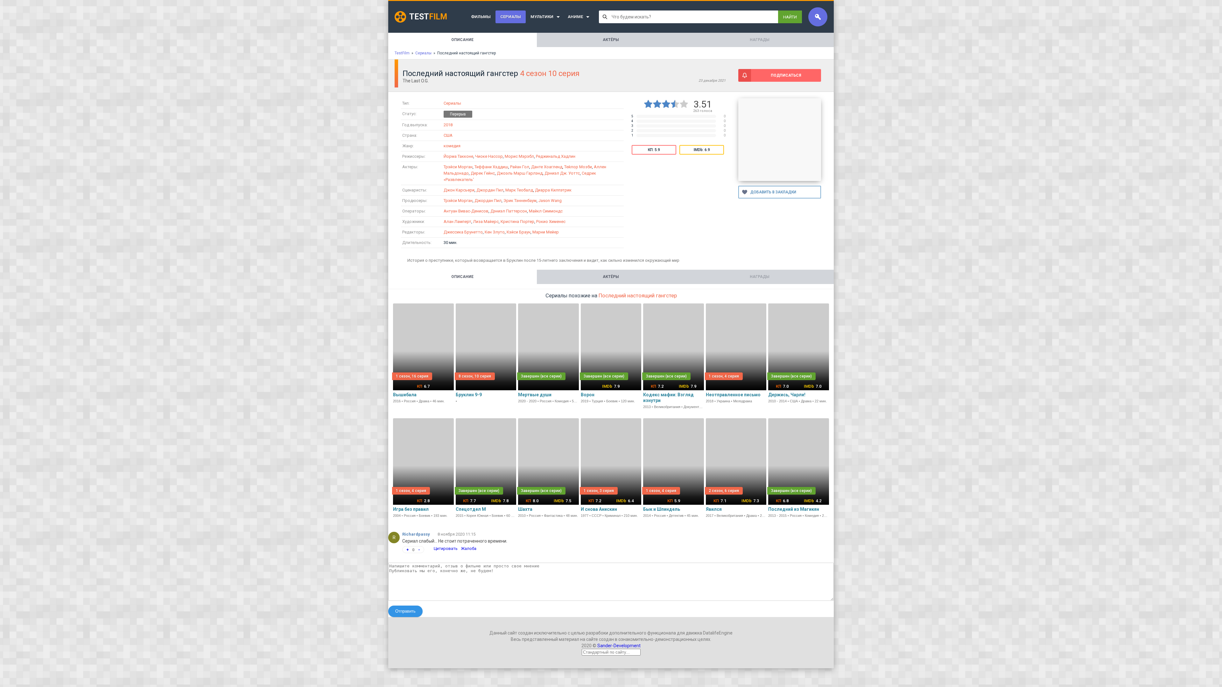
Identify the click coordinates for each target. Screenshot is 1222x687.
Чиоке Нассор (489, 156)
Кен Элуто (495, 232)
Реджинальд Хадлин (555, 156)
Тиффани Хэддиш (491, 166)
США (448, 135)
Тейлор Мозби (578, 166)
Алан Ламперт (457, 221)
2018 (448, 124)
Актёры (611, 40)
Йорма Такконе (458, 156)
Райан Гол (519, 166)
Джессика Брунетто (463, 232)
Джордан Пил (489, 190)
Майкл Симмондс (546, 211)
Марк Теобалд (519, 190)
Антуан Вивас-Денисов (466, 211)
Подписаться (786, 75)
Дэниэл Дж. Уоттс (562, 173)
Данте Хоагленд (546, 166)
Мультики (541, 16)
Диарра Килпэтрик (553, 190)
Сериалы (510, 16)
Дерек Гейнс (483, 173)
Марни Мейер (545, 232)
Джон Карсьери (459, 190)
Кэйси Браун (518, 232)
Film (428, 16)
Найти (790, 17)
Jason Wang (550, 200)
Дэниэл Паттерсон (508, 211)
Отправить (405, 611)
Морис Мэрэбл (519, 156)
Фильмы (481, 16)
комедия (452, 145)
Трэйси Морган (458, 166)
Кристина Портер (517, 221)
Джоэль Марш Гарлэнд (520, 173)
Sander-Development (619, 645)
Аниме (575, 16)
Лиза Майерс (486, 221)
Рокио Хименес (550, 221)
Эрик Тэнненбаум (520, 200)
